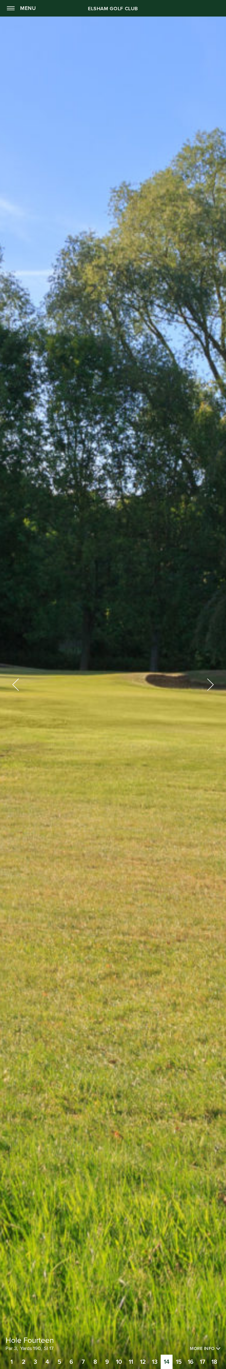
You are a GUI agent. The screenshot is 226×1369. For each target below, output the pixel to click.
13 (155, 1361)
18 (214, 1361)
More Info (203, 1348)
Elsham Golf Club (113, 8)
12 (143, 1361)
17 (202, 1361)
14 (167, 1361)
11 (131, 1361)
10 (119, 1361)
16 (190, 1361)
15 (179, 1361)
